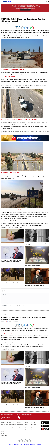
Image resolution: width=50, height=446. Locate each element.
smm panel (11, 429)
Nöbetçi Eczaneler (13, 426)
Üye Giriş (2, 431)
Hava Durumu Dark (5, 422)
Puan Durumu (19, 426)
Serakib (16, 227)
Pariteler (27, 429)
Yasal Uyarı (39, 444)
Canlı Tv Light (3, 426)
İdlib (12, 227)
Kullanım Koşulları (33, 444)
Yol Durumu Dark (4, 424)
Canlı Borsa (19, 422)
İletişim (15, 444)
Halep (9, 227)
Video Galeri (33, 424)
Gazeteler (33, 427)
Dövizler (26, 424)
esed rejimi (3, 227)
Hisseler (27, 426)
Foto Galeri (33, 422)
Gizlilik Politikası (20, 444)
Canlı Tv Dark (11, 422)
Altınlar (26, 422)
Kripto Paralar (28, 427)
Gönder (4, 305)
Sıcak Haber (33, 429)
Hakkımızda (11, 444)
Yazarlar (33, 426)
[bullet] (19, 305)
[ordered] (17, 305)
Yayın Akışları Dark (12, 424)
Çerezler (25, 444)
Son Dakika (11, 427)
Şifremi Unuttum (4, 435)
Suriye (21, 227)
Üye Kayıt (3, 433)
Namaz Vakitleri (20, 424)
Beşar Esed (3, 349)
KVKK (28, 444)
